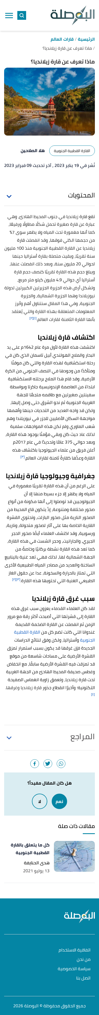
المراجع (82, 736)
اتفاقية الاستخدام (74, 950)
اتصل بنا (83, 978)
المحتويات (81, 195)
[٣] (22, 456)
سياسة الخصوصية (74, 969)
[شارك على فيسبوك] (34, 763)
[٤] (93, 694)
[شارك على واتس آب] (61, 763)
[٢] (31, 318)
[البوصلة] (73, 15)
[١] (35, 318)
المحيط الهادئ (32, 216)
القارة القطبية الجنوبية (72, 150)
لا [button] (39, 801)
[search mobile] (21, 15)
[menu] (9, 15)
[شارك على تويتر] (47, 763)
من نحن (83, 959)
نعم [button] (59, 801)
